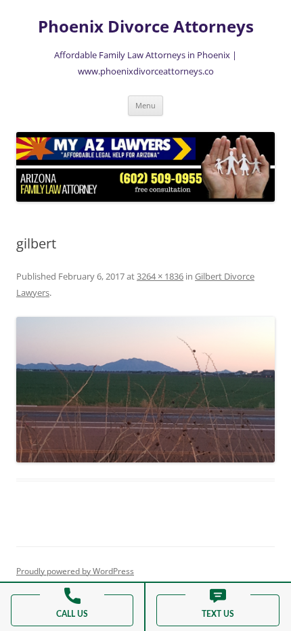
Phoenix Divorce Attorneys (146, 26)
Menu (145, 105)
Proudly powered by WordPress (75, 571)
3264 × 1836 (160, 276)
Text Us (218, 614)
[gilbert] (145, 389)
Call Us (72, 614)
